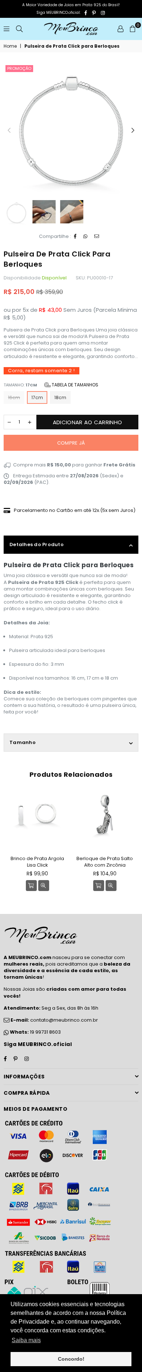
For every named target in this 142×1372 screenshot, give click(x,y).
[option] (71, 130)
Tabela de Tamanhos (74, 385)
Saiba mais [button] (26, 1340)
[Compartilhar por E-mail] (96, 236)
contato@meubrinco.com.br (53, 1020)
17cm (37, 397)
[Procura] (19, 28)
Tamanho (22, 742)
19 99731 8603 (45, 1032)
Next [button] (132, 130)
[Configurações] (120, 28)
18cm (60, 397)
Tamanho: (51, 385)
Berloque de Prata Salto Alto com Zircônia (104, 861)
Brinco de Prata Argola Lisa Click (37, 861)
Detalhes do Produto (36, 544)
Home (10, 46)
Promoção (19, 68)
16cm (14, 397)
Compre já (71, 443)
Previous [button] (9, 130)
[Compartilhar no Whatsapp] (86, 236)
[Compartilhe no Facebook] (75, 236)
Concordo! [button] (71, 1359)
